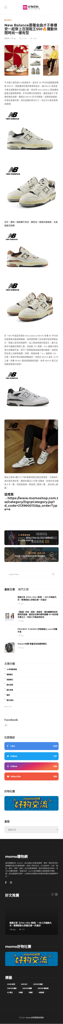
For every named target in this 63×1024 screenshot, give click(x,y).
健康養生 (10, 675)
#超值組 (41, 992)
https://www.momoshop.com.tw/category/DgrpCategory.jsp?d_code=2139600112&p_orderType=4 (31, 503)
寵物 (8, 695)
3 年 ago (13, 38)
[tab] (9, 589)
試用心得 (41, 553)
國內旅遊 (32, 553)
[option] (31, 918)
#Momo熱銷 (38, 984)
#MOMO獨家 (12, 988)
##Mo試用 (11, 984)
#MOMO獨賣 (27, 988)
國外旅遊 (10, 690)
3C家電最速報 (24, 535)
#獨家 (31, 992)
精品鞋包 (8, 20)
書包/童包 (10, 700)
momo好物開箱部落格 (35, 1017)
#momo (24, 984)
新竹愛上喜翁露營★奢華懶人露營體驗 (30, 556)
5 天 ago (21, 604)
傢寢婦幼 (10, 680)
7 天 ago (21, 621)
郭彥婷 (6, 38)
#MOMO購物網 (43, 988)
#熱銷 (21, 992)
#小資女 (10, 992)
